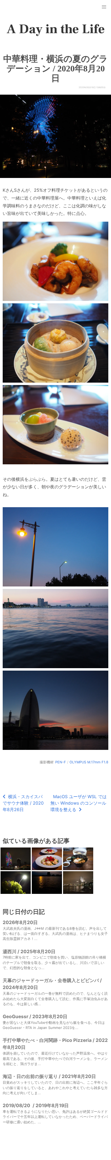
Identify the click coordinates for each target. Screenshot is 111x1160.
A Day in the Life (55, 29)
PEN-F (60, 762)
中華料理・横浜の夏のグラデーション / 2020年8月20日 (55, 68)
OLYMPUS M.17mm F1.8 (89, 762)
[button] (104, 7)
